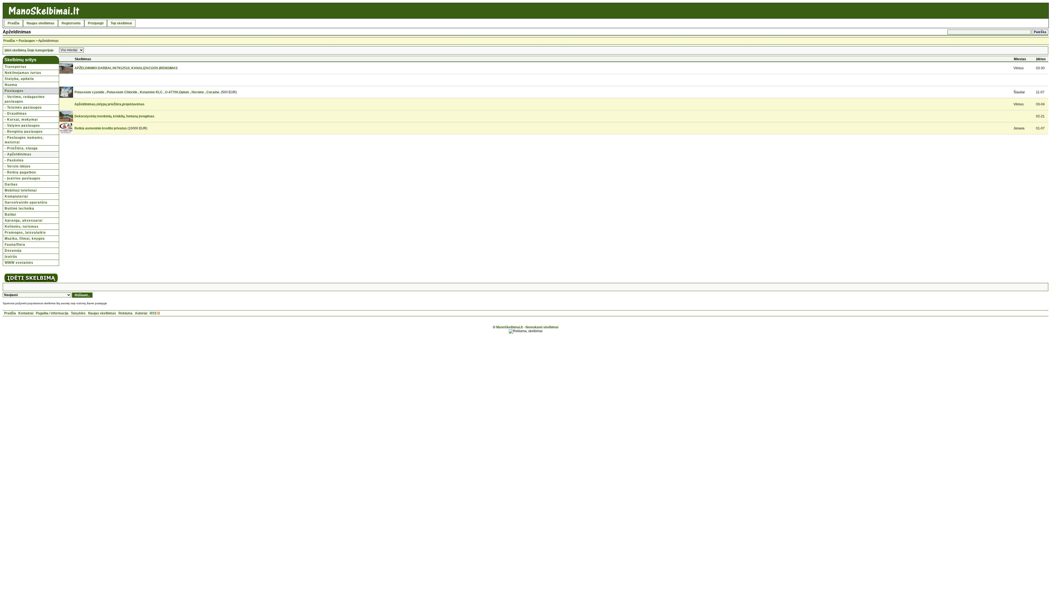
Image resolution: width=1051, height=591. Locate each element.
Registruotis (71, 23)
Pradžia (13, 23)
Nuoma (11, 85)
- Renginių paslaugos (24, 132)
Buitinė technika (19, 208)
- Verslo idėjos (18, 166)
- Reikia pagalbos (20, 172)
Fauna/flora (15, 245)
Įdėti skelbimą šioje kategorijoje (29, 50)
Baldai (10, 214)
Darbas (11, 184)
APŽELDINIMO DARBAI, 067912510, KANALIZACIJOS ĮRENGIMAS (126, 68)
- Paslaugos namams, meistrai (24, 140)
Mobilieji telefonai (21, 190)
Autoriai (141, 313)
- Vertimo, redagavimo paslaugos (25, 99)
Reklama (125, 313)
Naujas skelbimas (40, 23)
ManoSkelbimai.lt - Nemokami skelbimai (527, 327)
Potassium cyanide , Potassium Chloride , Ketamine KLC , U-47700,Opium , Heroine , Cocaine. (147, 92)
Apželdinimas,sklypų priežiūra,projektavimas (109, 104)
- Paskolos (14, 160)
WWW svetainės (19, 263)
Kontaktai (25, 313)
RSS (153, 313)
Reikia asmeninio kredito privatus (100, 128)
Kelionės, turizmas (22, 226)
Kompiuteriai (16, 196)
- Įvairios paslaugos (23, 178)
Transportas (16, 67)
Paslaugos (27, 41)
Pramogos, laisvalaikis (25, 232)
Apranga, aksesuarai (23, 220)
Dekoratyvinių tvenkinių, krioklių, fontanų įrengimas (114, 116)
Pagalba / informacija (52, 313)
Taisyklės (78, 313)
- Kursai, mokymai (21, 119)
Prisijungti (95, 23)
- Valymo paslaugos (22, 126)
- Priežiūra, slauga (21, 148)
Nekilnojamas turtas (23, 73)
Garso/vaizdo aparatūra (26, 202)
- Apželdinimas (18, 154)
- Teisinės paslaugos (23, 107)
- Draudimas (16, 113)
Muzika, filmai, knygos (25, 239)
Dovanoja (13, 251)
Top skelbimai (121, 23)
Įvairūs (11, 257)
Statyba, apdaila (19, 79)
